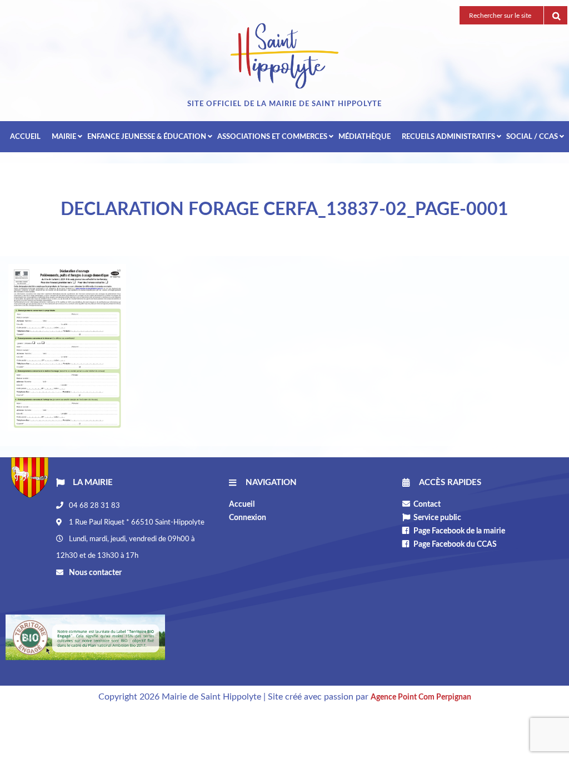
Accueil (241, 504)
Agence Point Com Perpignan (421, 697)
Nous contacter (94, 573)
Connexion (247, 518)
